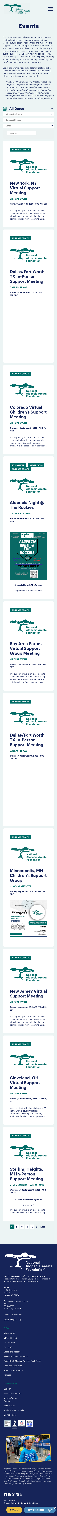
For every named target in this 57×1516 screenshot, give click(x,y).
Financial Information (13, 1370)
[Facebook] (5, 1495)
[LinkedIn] (17, 1495)
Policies (7, 1375)
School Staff (9, 1406)
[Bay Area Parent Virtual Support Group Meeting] (28, 626)
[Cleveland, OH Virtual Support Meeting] (28, 1060)
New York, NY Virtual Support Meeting (25, 188)
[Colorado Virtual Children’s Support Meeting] (28, 390)
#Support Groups (20, 150)
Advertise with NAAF (13, 1366)
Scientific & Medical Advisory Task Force (22, 1361)
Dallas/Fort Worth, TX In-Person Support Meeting (28, 277)
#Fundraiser (18, 465)
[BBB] (14, 1425)
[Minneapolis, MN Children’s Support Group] (28, 853)
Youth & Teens (10, 1398)
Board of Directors (12, 1352)
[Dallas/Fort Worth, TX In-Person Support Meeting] (28, 254)
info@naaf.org (39, 68)
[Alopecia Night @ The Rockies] (28, 485)
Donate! (14, 1510)
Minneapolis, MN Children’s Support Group (28, 875)
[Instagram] (9, 1495)
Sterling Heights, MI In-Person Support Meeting (26, 1174)
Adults (7, 1401)
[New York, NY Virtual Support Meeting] (28, 166)
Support (7, 1389)
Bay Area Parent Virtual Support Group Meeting (26, 648)
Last (42, 1227)
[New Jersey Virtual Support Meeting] (28, 974)
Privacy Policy (10, 1503)
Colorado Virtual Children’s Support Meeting (28, 412)
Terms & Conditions (29, 1503)
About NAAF (9, 1333)
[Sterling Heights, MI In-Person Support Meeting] (28, 1152)
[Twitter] (13, 1495)
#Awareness (36, 465)
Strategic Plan (10, 1338)
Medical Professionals (14, 1410)
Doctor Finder (10, 1415)
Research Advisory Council (16, 1357)
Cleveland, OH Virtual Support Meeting (25, 1083)
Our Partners (9, 1343)
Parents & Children (12, 1394)
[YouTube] (21, 1495)
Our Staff (8, 1347)
